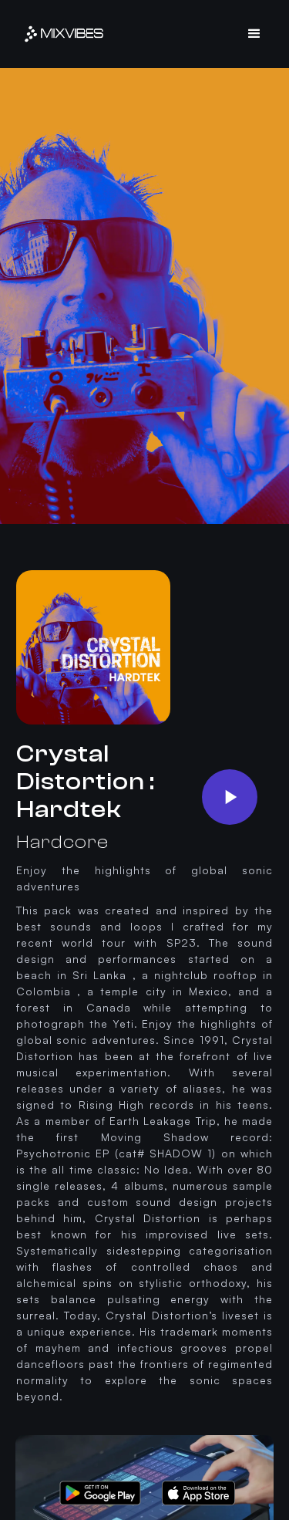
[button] (255, 33)
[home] (64, 34)
